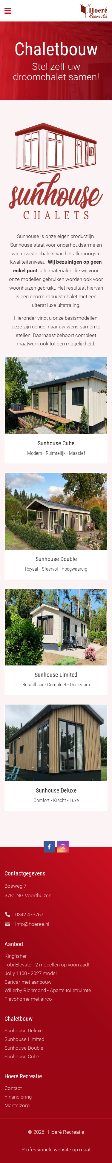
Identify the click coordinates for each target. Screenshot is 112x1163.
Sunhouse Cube (21, 1056)
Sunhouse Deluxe (23, 1031)
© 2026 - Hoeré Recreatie (56, 1132)
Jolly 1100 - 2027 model (30, 973)
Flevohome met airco (28, 999)
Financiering (18, 1097)
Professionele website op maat (56, 1150)
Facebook (49, 846)
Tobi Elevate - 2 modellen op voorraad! (46, 965)
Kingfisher (15, 956)
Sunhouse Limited (24, 1039)
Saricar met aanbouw (28, 982)
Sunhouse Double (23, 1048)
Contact (13, 1088)
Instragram (63, 846)
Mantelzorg (17, 1105)
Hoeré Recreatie (93, 10)
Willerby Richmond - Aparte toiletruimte (47, 990)
